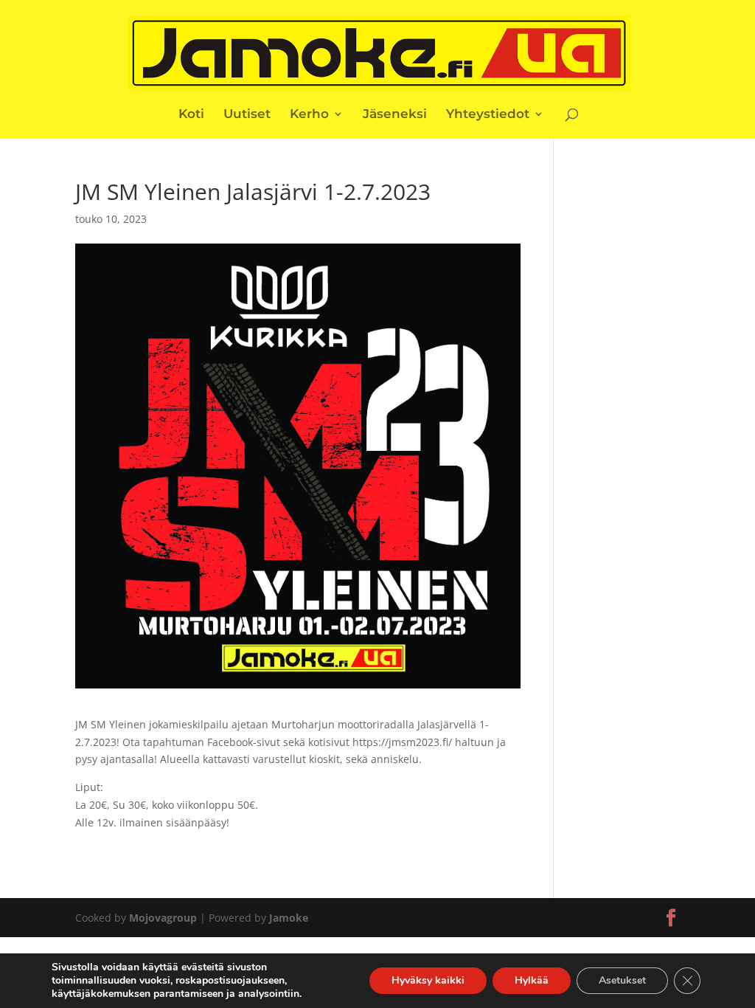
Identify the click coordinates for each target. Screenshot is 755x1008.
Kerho (309, 114)
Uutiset (247, 114)
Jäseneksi (395, 114)
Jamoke (288, 918)
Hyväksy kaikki (428, 980)
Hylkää (532, 980)
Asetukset (622, 980)
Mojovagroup (163, 918)
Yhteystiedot (487, 114)
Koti (191, 114)
